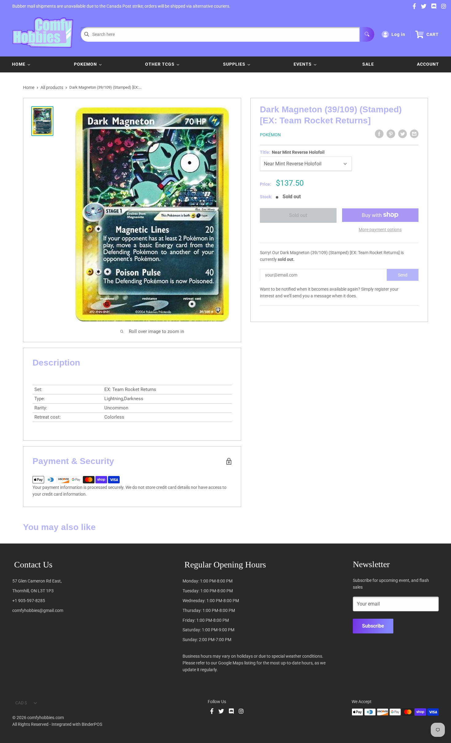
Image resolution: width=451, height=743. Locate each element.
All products (51, 87)
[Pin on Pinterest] (391, 134)
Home (28, 87)
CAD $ (21, 702)
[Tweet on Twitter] (402, 134)
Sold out (298, 215)
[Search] (367, 34)
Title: (292, 152)
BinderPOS (92, 724)
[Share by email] (414, 134)
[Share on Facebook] (379, 134)
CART (432, 34)
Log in (398, 34)
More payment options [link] (380, 229)
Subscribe (373, 626)
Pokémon (270, 134)
